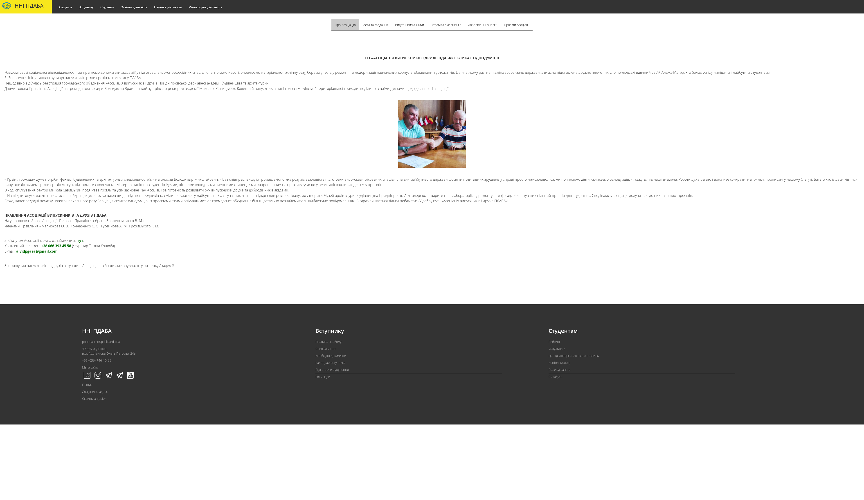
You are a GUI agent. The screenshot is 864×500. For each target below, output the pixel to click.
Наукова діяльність (168, 7)
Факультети (557, 349)
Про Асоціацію (345, 25)
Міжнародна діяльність (205, 7)
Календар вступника (330, 362)
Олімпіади (322, 377)
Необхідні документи (330, 355)
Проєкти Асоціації (516, 25)
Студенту (107, 7)
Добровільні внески (482, 25)
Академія (65, 7)
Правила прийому (328, 342)
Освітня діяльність (134, 7)
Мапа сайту (90, 367)
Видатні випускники (409, 25)
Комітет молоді (559, 362)
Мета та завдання (375, 25)
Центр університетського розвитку (574, 355)
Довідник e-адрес (95, 391)
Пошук (87, 384)
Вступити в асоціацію (446, 25)
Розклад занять (560, 369)
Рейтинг (554, 342)
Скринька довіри (94, 398)
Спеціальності (325, 349)
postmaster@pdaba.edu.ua (101, 342)
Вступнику (86, 7)
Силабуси (555, 377)
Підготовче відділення (332, 369)
